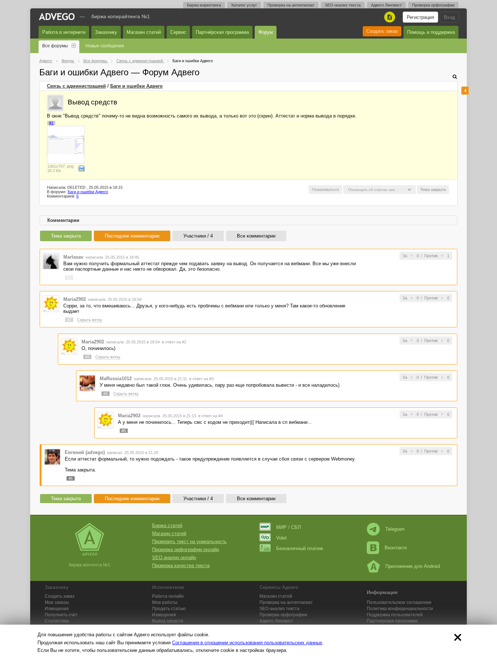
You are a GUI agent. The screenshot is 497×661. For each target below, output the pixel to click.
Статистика (57, 621)
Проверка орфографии (433, 5)
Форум (265, 32)
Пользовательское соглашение (399, 602)
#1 (51, 123)
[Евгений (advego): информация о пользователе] (52, 456)
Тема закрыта (66, 236)
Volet (281, 538)
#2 (69, 320)
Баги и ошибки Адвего (136, 86)
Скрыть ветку (89, 320)
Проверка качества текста (181, 565)
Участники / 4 (198, 236)
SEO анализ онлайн (174, 557)
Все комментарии (256, 236)
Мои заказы (57, 602)
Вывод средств (167, 621)
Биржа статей (167, 525)
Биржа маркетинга (204, 5)
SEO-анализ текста (343, 5)
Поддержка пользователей (395, 614)
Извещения (57, 608)
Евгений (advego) (85, 452)
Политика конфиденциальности (400, 608)
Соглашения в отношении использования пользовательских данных (247, 642)
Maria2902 (74, 299)
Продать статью (169, 608)
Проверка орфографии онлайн (185, 549)
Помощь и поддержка (431, 32)
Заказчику (106, 32)
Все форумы (55, 45)
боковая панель (465, 91)
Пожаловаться (325, 189)
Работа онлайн (168, 596)
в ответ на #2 (174, 342)
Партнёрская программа (222, 32)
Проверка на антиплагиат (290, 5)
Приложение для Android (412, 566)
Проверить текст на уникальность (189, 541)
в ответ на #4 (210, 416)
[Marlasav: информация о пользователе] (51, 261)
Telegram (395, 529)
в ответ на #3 (201, 379)
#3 (87, 357)
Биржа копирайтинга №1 (120, 16)
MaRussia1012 (116, 378)
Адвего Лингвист (386, 5)
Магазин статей (144, 32)
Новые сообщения (105, 45)
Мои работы (165, 602)
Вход (449, 17)
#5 (124, 431)
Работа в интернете (64, 32)
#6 (70, 478)
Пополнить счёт (61, 614)
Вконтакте (396, 547)
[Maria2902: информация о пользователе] (51, 303)
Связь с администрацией (76, 86)
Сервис (178, 32)
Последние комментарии (132, 236)
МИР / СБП (288, 527)
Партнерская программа (392, 621)
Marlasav (73, 257)
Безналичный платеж (299, 548)
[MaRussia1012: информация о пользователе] (87, 383)
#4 (105, 393)
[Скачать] (81, 168)
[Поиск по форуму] (455, 76)
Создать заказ (382, 31)
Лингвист (276, 621)
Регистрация (420, 17)
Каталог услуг (244, 5)
